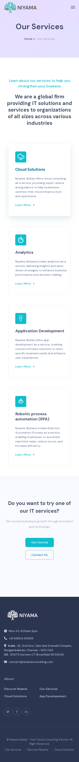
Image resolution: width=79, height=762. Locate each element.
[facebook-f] (17, 712)
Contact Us (39, 555)
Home (28, 39)
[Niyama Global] (20, 7)
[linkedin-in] (26, 712)
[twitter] (8, 712)
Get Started (39, 542)
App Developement (53, 696)
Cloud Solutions (15, 696)
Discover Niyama (15, 689)
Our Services (49, 689)
